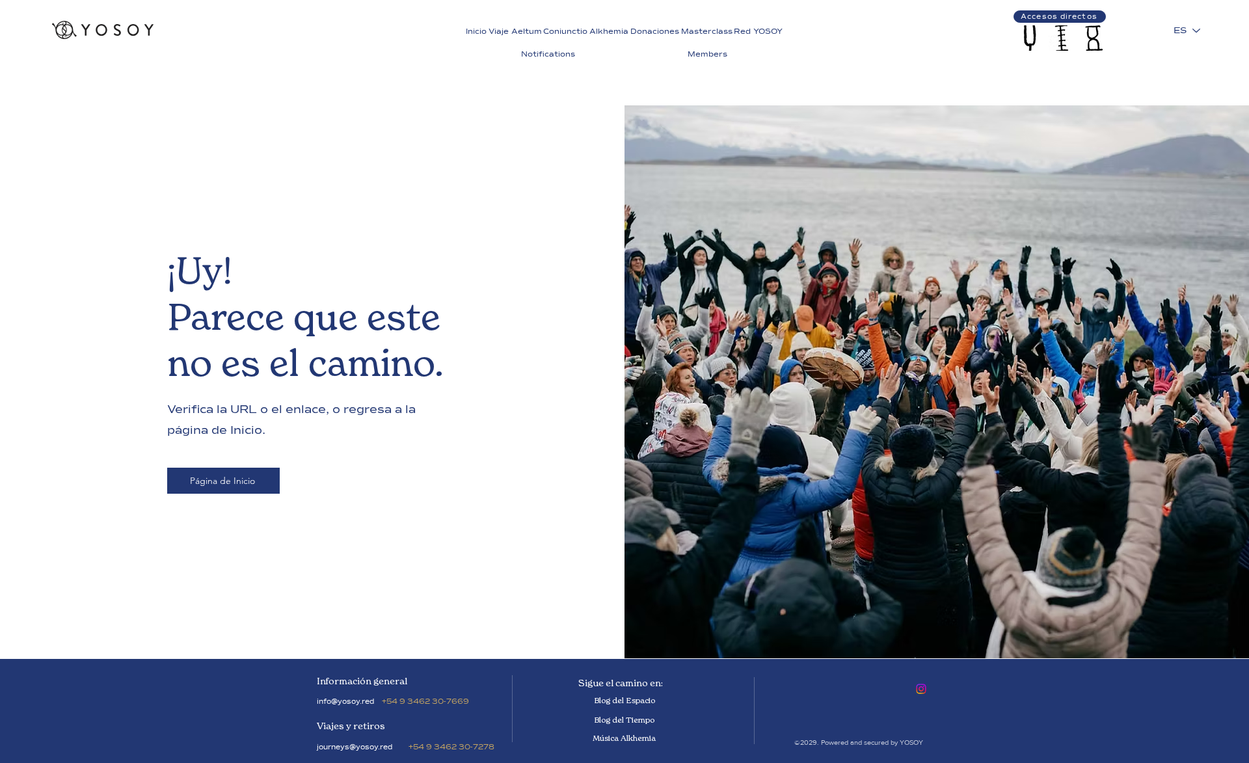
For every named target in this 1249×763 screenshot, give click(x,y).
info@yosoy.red (345, 701)
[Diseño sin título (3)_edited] (1029, 38)
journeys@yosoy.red (354, 747)
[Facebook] (921, 688)
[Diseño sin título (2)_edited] (1093, 38)
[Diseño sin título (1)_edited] (1061, 38)
